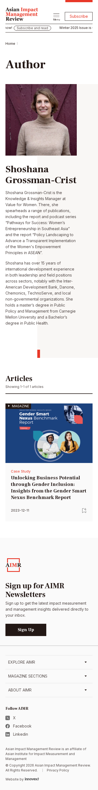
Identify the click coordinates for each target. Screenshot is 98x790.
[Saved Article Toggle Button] (84, 510)
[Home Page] (21, 13)
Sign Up (26, 629)
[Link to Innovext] (32, 778)
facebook (22, 726)
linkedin (20, 734)
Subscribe (79, 16)
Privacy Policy (58, 770)
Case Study (20, 471)
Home (10, 43)
